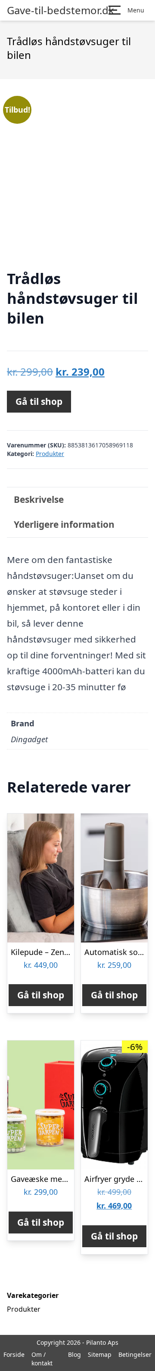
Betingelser (135, 1354)
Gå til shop (39, 401)
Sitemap (100, 1354)
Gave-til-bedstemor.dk (60, 10)
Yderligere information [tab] (64, 524)
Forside (14, 1354)
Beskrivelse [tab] (39, 499)
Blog (74, 1354)
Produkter (50, 454)
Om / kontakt (42, 1358)
